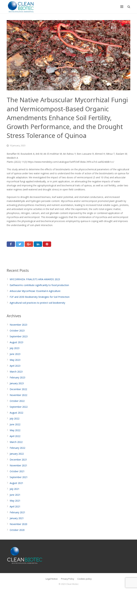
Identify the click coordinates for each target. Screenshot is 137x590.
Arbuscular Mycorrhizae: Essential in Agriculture (35, 291)
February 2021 (17, 512)
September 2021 (19, 477)
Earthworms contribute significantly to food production (39, 285)
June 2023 (15, 354)
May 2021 (15, 500)
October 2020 (17, 530)
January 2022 (17, 453)
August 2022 (16, 412)
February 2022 (17, 447)
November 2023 (18, 324)
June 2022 (15, 424)
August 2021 (16, 483)
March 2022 (16, 442)
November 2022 (18, 395)
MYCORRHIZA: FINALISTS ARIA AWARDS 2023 (35, 279)
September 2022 (19, 406)
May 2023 (15, 359)
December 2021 (18, 459)
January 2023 (17, 383)
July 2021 (14, 488)
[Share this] (11, 244)
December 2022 (18, 389)
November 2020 (18, 524)
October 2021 (17, 471)
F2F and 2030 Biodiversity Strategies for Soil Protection (40, 296)
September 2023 (19, 336)
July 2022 (14, 418)
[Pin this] (47, 244)
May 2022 (15, 430)
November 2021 (18, 465)
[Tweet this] (20, 244)
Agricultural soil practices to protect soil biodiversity (37, 302)
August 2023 (16, 342)
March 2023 (16, 371)
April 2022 (15, 436)
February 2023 (17, 377)
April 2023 (15, 365)
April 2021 (15, 506)
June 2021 (15, 494)
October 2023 (17, 330)
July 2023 (14, 348)
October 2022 (17, 400)
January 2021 (17, 518)
